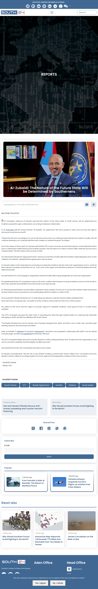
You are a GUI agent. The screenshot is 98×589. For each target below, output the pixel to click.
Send (49, 456)
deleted (20, 331)
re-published (26, 334)
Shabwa (72, 385)
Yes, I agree (40, 583)
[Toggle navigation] (52, 12)
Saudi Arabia (87, 385)
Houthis (59, 385)
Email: (7, 445)
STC (24, 385)
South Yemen (10, 385)
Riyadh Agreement (41, 385)
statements (39, 331)
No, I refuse (58, 583)
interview (10, 230)
